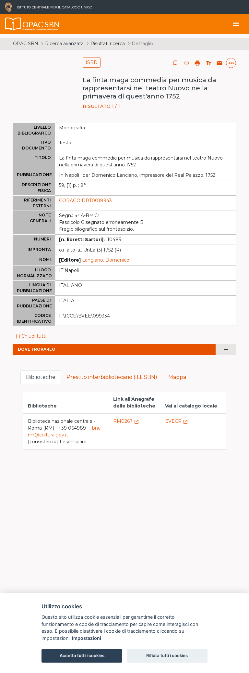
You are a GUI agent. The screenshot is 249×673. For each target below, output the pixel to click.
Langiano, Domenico (105, 260)
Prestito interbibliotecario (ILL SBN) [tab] (111, 377)
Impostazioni (86, 638)
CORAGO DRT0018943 (85, 200)
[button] (186, 63)
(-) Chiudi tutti (31, 336)
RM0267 (126, 421)
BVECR (176, 421)
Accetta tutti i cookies (82, 655)
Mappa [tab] (177, 377)
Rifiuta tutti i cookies (167, 655)
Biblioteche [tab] (40, 377)
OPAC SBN (25, 43)
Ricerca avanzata (64, 43)
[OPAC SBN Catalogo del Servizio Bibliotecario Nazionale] (13, 24)
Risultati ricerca (107, 43)
